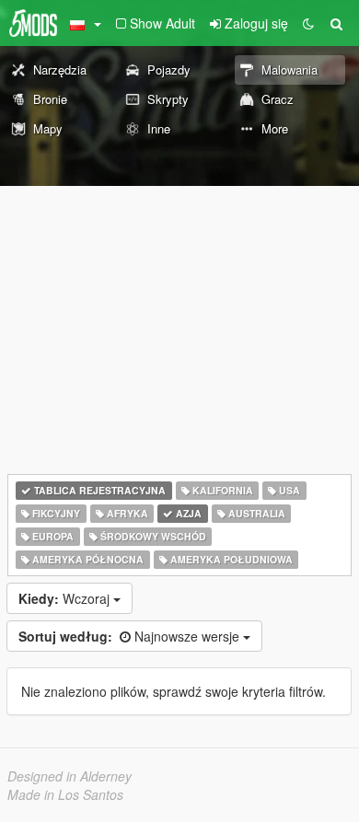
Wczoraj (65, 598)
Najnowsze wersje (130, 636)
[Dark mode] (308, 23)
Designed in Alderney (69, 776)
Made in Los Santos (65, 794)
